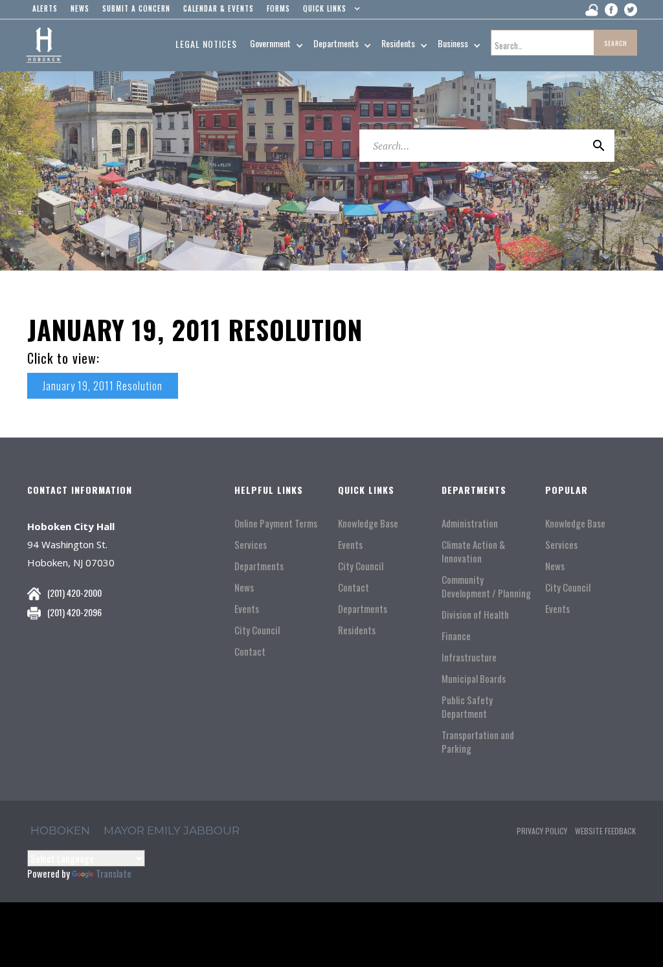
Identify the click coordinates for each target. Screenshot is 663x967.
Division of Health (475, 614)
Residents (357, 630)
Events (246, 609)
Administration (470, 523)
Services (250, 544)
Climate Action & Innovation (473, 551)
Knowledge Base (368, 523)
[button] (329, 11)
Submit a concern (136, 8)
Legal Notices (206, 43)
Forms (278, 8)
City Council (257, 630)
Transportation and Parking (478, 741)
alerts (45, 8)
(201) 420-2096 (74, 612)
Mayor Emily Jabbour (172, 830)
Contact (249, 651)
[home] (44, 45)
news (80, 8)
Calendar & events (218, 8)
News (244, 587)
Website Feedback (605, 830)
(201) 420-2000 (74, 592)
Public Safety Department (467, 706)
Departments (259, 566)
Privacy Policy (542, 830)
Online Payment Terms (275, 523)
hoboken (60, 830)
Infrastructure (469, 657)
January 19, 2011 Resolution (103, 386)
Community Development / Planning (486, 586)
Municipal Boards (474, 678)
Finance (456, 636)
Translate (113, 873)
